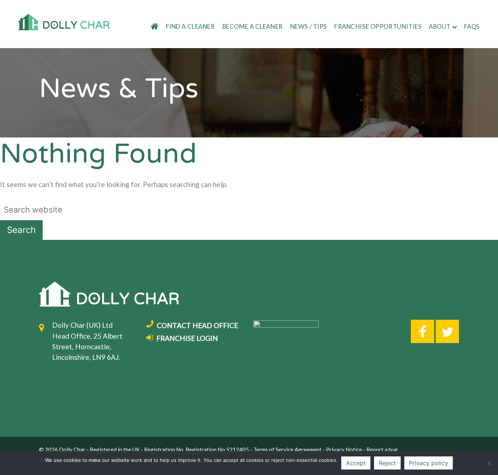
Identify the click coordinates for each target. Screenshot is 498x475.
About (440, 26)
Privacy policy (428, 463)
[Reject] (489, 463)
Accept (356, 463)
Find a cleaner (190, 26)
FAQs (472, 26)
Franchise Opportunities (377, 26)
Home (151, 26)
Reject (387, 463)
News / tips (308, 26)
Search (21, 230)
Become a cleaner (252, 26)
